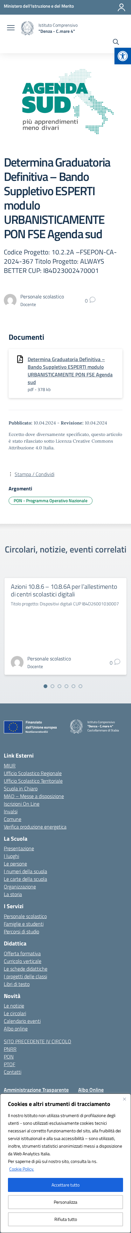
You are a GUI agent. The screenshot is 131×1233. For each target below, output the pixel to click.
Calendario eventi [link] (22, 1021)
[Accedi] (121, 7)
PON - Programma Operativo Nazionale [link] (50, 500)
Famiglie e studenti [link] (24, 924)
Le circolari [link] (15, 1013)
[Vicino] (124, 1099)
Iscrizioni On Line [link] (21, 804)
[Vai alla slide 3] (59, 686)
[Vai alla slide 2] (52, 686)
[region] (65, 1163)
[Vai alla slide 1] (45, 686)
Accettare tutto (65, 1184)
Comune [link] (12, 819)
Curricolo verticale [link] (22, 961)
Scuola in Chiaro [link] (21, 788)
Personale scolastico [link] (25, 916)
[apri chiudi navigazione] (11, 28)
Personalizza (65, 1202)
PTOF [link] (9, 1064)
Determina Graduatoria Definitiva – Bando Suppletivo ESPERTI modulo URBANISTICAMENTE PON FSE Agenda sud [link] (70, 370)
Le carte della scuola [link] (25, 879)
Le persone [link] (15, 863)
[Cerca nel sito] (116, 43)
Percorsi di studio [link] (21, 931)
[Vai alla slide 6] (80, 686)
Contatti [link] (12, 1072)
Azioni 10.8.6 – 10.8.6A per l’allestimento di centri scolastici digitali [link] (64, 590)
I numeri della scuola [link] (25, 871)
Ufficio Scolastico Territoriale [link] (33, 781)
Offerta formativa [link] (22, 953)
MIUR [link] (10, 765)
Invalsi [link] (10, 811)
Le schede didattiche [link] (25, 969)
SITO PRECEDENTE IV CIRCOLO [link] (37, 1041)
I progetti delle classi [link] (25, 976)
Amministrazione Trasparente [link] (36, 1090)
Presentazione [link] (19, 848)
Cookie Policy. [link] (21, 1168)
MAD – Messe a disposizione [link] (34, 796)
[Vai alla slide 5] (73, 686)
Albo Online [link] (91, 1090)
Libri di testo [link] (17, 984)
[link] (122, 56)
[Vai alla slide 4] (66, 686)
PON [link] (9, 1056)
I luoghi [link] (11, 856)
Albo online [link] (16, 1028)
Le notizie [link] (14, 1005)
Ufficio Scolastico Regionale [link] (33, 773)
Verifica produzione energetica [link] (35, 826)
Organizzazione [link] (20, 886)
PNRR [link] (10, 1049)
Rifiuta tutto (65, 1219)
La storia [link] (13, 894)
